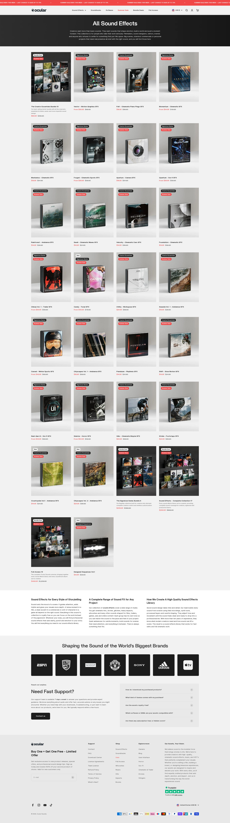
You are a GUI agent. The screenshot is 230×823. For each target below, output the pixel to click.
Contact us (40, 716)
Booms (118, 782)
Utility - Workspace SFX (126, 307)
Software (109, 10)
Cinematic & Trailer (146, 770)
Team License (93, 766)
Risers (118, 770)
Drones (141, 774)
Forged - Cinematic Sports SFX (87, 178)
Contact (91, 749)
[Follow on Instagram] (38, 805)
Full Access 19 (37, 572)
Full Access (153, 10)
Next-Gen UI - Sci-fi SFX (41, 436)
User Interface (144, 757)
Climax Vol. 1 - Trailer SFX (41, 307)
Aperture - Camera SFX (125, 178)
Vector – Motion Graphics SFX (86, 106)
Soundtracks (96, 10)
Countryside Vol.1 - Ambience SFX (45, 501)
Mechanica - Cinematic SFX (42, 178)
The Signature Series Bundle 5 (128, 501)
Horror (141, 761)
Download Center (95, 757)
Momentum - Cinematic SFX (170, 106)
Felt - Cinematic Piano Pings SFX (130, 106)
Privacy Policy (93, 778)
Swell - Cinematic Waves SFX (86, 242)
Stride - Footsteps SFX (169, 436)
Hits (117, 774)
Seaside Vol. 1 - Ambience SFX (171, 307)
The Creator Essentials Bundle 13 (44, 106)
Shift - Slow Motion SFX (169, 371)
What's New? (93, 782)
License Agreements (96, 761)
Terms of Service (94, 774)
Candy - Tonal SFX (81, 307)
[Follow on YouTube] (45, 805)
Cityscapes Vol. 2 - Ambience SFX (88, 501)
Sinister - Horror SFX (82, 436)
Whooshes (120, 766)
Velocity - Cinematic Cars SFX (128, 242)
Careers (142, 749)
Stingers (142, 778)
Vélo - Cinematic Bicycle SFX (128, 436)
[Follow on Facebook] (32, 805)
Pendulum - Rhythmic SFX (127, 371)
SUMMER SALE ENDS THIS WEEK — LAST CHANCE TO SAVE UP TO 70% (37, 2)
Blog (140, 753)
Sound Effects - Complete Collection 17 (175, 501)
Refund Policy (93, 770)
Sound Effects (78, 10)
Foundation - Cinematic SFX (170, 242)
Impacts (119, 778)
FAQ (89, 753)
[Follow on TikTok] (51, 805)
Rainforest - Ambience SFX (42, 242)
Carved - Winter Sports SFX (42, 371)
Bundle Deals (138, 10)
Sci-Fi (141, 766)
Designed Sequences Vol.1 (84, 572)
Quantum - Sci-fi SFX (168, 178)
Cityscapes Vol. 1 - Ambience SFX (87, 371)
